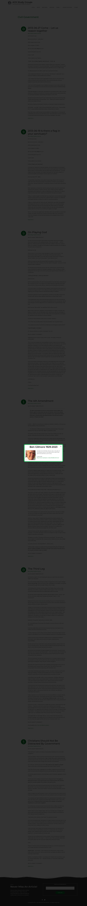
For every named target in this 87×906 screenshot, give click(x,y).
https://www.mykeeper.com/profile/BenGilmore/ (48, 457)
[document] (43, 453)
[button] (60, 446)
